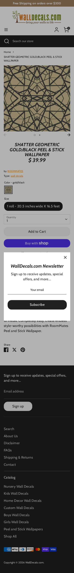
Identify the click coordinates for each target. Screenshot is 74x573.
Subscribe (37, 305)
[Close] (65, 257)
